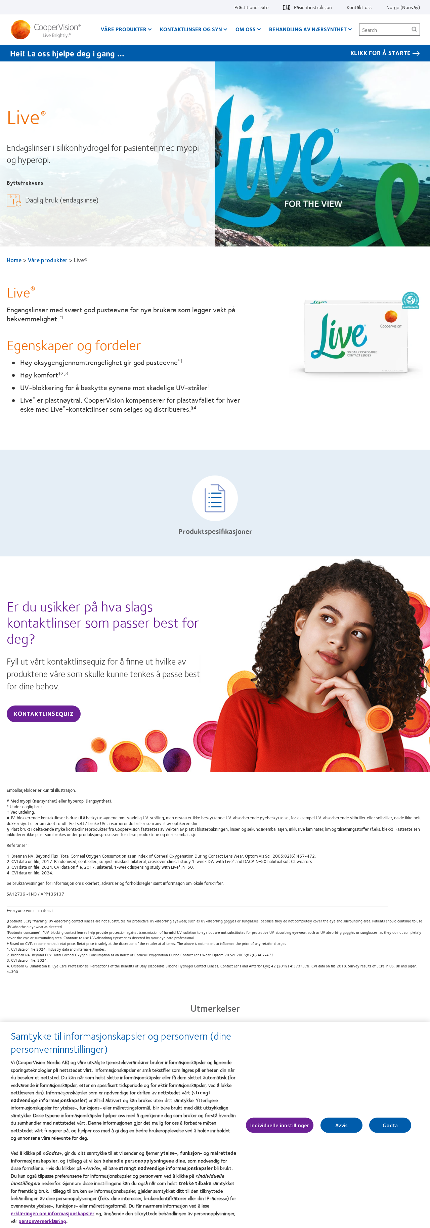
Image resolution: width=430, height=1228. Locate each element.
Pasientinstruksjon (313, 7)
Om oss (245, 29)
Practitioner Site (251, 7)
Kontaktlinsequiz (43, 713)
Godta (390, 1125)
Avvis (341, 1125)
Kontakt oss (359, 7)
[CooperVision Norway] (48, 29)
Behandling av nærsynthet (308, 29)
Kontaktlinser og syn (191, 29)
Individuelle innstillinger (279, 1125)
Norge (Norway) (403, 7)
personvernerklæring (42, 1221)
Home (14, 260)
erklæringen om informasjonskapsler (52, 1213)
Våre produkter (123, 29)
